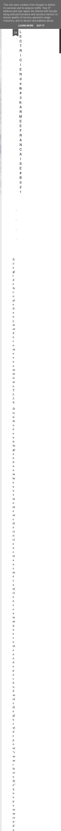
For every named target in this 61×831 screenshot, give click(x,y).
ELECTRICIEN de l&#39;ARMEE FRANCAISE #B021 (20, 109)
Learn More (25, 25)
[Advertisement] (33, 76)
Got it (40, 25)
